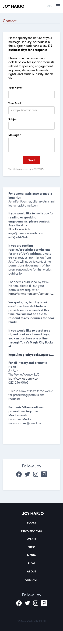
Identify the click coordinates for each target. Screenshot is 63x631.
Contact (31, 579)
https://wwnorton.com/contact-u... (31, 293)
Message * (14, 134)
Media (31, 555)
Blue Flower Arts (19, 229)
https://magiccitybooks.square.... (31, 354)
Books (31, 522)
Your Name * (15, 87)
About (31, 571)
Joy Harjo (13, 6)
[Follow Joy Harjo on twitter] (27, 474)
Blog (31, 563)
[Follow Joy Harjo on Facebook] (19, 474)
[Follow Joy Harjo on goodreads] (44, 474)
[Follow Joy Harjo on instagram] (35, 474)
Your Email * (15, 103)
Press (31, 547)
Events (31, 538)
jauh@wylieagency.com (24, 378)
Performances (31, 530)
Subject (13, 119)
